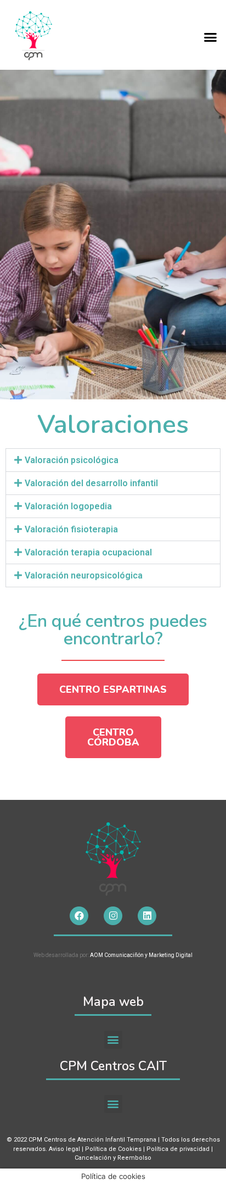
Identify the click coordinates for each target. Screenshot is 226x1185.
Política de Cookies (113, 1149)
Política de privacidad (178, 1149)
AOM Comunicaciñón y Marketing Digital (141, 955)
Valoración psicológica (71, 460)
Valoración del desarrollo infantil (91, 483)
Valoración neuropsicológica (84, 575)
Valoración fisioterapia (71, 529)
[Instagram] (113, 915)
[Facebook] (79, 915)
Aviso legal (64, 1149)
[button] (210, 37)
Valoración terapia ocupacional (88, 552)
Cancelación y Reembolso (113, 1157)
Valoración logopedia (68, 506)
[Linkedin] (147, 915)
